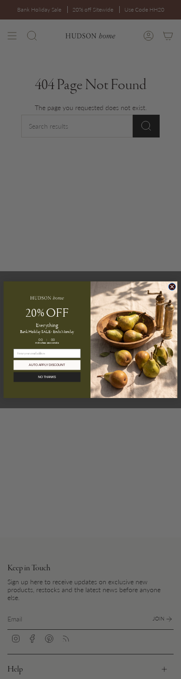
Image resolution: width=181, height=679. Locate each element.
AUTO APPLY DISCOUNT (47, 365)
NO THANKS (47, 377)
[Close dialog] (171, 286)
